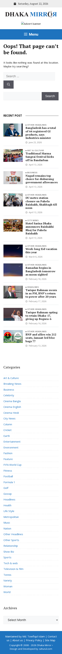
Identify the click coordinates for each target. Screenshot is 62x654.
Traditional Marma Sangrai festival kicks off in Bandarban (39, 156)
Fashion (7, 453)
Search (50, 96)
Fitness (7, 470)
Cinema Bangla (12, 401)
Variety (7, 580)
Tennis (7, 574)
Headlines (33, 287)
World (7, 592)
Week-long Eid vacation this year (41, 250)
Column (7, 424)
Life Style (8, 511)
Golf (5, 488)
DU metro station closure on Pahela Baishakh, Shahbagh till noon (41, 203)
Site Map (50, 640)
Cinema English (12, 407)
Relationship (10, 545)
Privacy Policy (34, 640)
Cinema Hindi (11, 412)
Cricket (7, 430)
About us (17, 640)
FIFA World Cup (12, 464)
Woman (7, 586)
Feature (8, 459)
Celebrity (8, 395)
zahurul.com (45, 648)
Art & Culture (35, 150)
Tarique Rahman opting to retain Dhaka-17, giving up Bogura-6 (41, 315)
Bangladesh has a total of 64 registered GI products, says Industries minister (40, 133)
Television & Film (13, 569)
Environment (10, 447)
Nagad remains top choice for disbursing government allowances (41, 179)
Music (6, 522)
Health (7, 505)
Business (32, 172)
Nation (7, 528)
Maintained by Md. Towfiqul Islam (25, 636)
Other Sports (11, 540)
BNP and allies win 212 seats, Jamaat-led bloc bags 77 (40, 338)
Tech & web (10, 563)
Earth (6, 436)
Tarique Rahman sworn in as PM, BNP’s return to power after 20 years (41, 293)
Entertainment (11, 441)
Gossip (7, 493)
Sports (7, 557)
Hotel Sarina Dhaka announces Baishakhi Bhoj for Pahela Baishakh (39, 228)
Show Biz (8, 551)
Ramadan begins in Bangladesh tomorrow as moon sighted (40, 271)
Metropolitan (11, 517)
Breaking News (12, 383)
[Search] (8, 84)
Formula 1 (9, 482)
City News (33, 220)
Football (8, 476)
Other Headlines (37, 125)
